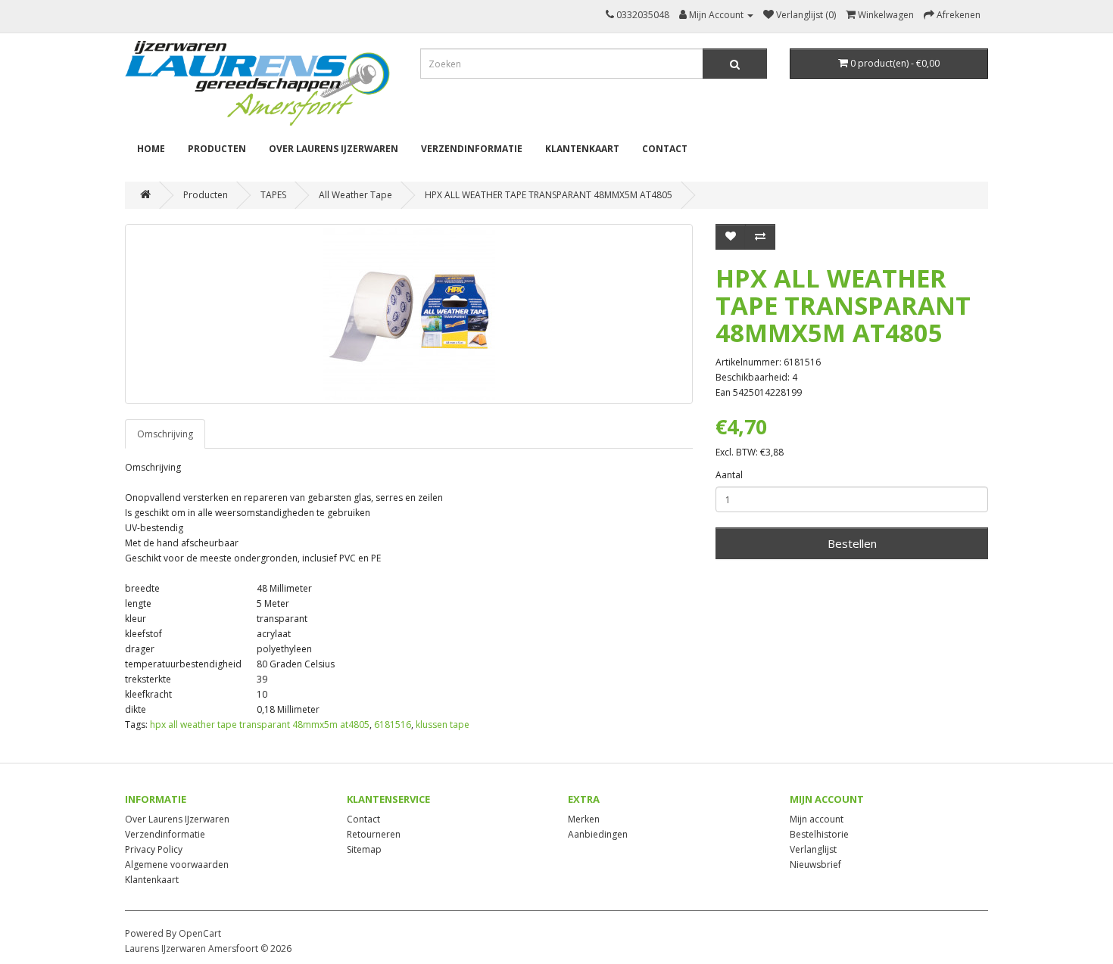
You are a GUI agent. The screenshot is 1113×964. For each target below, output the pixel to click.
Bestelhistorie (819, 834)
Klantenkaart (582, 148)
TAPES (273, 194)
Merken (584, 819)
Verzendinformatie (471, 148)
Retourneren (374, 834)
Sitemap (364, 849)
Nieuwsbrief (815, 864)
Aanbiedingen (598, 834)
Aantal (729, 474)
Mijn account (816, 819)
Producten (217, 148)
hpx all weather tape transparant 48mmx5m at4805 (259, 724)
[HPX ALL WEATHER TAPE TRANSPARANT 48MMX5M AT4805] (409, 314)
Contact (664, 148)
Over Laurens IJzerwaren (333, 148)
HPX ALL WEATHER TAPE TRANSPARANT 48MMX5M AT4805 (548, 194)
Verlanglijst (813, 849)
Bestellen (852, 543)
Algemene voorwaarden (177, 864)
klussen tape (442, 724)
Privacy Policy (153, 849)
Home (151, 148)
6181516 (392, 724)
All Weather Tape (355, 194)
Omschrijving (165, 434)
